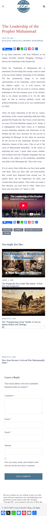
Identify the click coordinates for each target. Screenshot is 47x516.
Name (8, 419)
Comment (9, 396)
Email (8, 432)
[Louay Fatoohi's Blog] (23, 6)
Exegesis (7, 230)
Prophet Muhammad (33, 41)
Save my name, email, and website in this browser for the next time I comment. (22, 464)
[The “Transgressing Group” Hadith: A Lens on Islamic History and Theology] (23, 301)
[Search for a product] (44, 6)
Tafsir (7, 233)
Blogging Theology (12, 41)
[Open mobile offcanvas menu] (3, 6)
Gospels (18, 230)
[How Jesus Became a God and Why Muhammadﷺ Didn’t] (23, 340)
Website (8, 445)
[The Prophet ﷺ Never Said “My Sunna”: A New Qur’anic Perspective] (23, 263)
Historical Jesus (33, 230)
